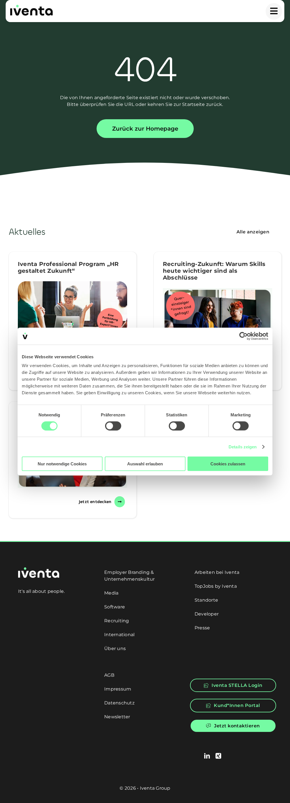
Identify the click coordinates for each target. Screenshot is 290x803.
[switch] (113, 425)
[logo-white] (38, 569)
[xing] (218, 756)
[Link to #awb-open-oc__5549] (273, 11)
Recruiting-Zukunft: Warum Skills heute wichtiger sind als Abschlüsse (214, 271)
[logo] (31, 7)
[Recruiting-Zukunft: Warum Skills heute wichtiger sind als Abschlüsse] (217, 324)
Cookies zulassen (227, 463)
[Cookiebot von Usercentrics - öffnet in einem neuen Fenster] (243, 336)
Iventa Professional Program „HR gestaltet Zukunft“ (68, 267)
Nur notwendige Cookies (62, 463)
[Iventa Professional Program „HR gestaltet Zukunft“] (72, 309)
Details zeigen (243, 446)
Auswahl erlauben (145, 463)
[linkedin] (207, 756)
